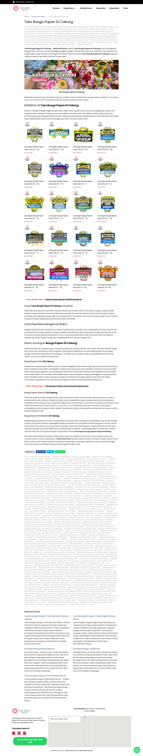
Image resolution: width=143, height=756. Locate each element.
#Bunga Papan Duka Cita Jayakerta (53, 539)
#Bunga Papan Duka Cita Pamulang (48, 565)
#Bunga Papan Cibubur (33, 459)
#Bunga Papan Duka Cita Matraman (94, 559)
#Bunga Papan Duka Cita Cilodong (56, 515)
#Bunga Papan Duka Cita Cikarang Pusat (65, 507)
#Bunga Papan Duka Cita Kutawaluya (59, 552)
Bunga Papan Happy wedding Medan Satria (54, 36)
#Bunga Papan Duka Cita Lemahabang (92, 552)
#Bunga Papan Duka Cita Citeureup (97, 522)
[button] (137, 750)
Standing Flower (86, 8)
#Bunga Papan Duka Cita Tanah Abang (40, 594)
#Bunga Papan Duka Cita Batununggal (71, 472)
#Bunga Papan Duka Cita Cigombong (92, 502)
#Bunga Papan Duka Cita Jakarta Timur (95, 533)
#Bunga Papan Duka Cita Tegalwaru (78, 598)
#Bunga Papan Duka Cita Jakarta (49, 531)
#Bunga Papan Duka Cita (97, 459)
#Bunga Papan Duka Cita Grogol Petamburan (43, 528)
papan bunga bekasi (84, 42)
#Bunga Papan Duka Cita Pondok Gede (40, 574)
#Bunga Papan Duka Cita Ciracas (99, 520)
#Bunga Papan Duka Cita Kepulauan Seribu (53, 548)
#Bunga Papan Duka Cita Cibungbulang (92, 500)
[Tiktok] (24, 733)
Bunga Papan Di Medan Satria (83, 29)
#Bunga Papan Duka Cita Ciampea (93, 492)
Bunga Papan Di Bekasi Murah (95, 27)
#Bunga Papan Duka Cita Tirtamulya (63, 602)
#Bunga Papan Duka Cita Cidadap (61, 502)
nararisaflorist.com (65, 405)
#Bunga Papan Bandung (41, 457)
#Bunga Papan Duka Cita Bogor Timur (89, 481)
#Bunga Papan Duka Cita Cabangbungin (91, 487)
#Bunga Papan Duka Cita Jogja (83, 539)
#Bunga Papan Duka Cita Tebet (48, 598)
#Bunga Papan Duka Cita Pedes (37, 572)
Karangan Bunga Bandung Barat (39, 648)
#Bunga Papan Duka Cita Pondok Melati (74, 574)
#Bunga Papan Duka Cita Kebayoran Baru (65, 544)
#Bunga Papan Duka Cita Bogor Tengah (55, 481)
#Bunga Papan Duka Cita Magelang (89, 555)
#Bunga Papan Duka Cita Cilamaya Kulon (85, 509)
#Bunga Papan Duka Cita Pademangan (40, 563)
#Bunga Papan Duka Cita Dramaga (96, 524)
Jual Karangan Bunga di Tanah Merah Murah (45, 675)
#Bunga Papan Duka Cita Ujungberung (96, 602)
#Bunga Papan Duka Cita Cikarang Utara (50, 509)
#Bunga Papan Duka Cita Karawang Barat (83, 541)
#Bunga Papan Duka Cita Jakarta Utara (40, 535)
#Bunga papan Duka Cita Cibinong (99, 496)
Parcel (125, 8)
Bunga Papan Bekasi (38, 17)
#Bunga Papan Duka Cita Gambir (70, 526)
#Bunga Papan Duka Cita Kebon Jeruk (45, 546)
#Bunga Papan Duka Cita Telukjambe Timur (58, 600)
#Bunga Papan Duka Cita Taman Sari (90, 589)
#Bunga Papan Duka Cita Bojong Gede (67, 483)
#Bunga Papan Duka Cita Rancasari (79, 576)
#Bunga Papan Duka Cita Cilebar (91, 511)
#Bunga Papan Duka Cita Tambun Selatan (64, 591)
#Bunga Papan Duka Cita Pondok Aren (101, 572)
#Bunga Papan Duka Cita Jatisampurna (52, 537)
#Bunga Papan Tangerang (56, 604)
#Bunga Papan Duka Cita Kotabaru (88, 550)
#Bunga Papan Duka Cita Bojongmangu (84, 485)
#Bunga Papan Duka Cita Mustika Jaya (96, 561)
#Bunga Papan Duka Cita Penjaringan (67, 572)
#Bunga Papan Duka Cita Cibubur (60, 500)
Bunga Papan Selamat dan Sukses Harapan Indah (84, 38)
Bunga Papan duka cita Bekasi (48, 31)
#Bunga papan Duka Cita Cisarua (38, 522)
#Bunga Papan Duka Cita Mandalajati (61, 559)
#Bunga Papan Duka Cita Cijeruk (60, 504)
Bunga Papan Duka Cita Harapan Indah (77, 31)
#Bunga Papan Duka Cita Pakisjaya (72, 563)
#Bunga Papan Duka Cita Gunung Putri (80, 528)
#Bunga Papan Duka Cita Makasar (57, 557)
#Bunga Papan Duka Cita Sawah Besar (56, 581)
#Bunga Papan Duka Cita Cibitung (66, 498)
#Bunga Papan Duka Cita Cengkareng (62, 492)
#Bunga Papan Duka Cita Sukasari (52, 587)
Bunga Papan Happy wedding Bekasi (80, 34)
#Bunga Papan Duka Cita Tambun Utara (99, 591)
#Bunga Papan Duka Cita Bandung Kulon (55, 468)
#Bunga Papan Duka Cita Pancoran (79, 565)
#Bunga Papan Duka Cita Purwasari (47, 576)
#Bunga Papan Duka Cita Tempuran (92, 600)
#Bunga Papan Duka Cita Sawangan (88, 581)
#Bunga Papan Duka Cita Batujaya (38, 472)
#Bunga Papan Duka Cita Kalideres (50, 541)
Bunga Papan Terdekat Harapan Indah (93, 40)
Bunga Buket (114, 8)
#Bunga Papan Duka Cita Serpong (85, 583)
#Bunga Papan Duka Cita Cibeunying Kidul (65, 496)
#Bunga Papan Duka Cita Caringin (61, 489)
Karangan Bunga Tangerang (86, 648)
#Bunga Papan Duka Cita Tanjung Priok (51, 596)
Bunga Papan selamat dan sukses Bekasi (47, 38)
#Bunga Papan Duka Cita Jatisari (83, 537)
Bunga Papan (69, 8)
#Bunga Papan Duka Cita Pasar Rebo (96, 570)
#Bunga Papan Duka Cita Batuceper (98, 470)
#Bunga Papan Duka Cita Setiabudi (57, 585)
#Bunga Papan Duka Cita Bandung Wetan (91, 468)
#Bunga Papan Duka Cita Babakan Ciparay (69, 463)
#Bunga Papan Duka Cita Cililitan (90, 513)
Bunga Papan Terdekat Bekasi (65, 40)
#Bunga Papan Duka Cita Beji (101, 472)
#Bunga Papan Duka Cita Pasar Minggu (63, 570)
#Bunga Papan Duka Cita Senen (56, 583)
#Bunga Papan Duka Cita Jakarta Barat (81, 531)
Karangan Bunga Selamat (64, 42)
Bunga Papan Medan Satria (84, 36)
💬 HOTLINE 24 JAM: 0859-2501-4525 (30, 741)
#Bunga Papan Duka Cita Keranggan (88, 548)
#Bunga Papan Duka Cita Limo (60, 555)
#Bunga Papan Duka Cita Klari (59, 550)
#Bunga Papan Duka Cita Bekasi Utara (81, 476)
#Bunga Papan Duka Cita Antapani (59, 461)
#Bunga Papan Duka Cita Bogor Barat (79, 478)
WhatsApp (60, 452)
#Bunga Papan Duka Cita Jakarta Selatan (59, 533)
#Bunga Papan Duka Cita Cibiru (37, 498)
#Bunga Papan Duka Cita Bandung (76, 465)
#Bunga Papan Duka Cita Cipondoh (68, 520)
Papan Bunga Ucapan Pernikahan (51, 44)
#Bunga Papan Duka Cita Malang (86, 557)
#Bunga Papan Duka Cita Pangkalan (53, 568)
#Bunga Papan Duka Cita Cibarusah (88, 494)
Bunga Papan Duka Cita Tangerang (50, 34)
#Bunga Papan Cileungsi (55, 459)
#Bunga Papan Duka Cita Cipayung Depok (86, 518)
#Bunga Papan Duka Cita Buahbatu (59, 487)
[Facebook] (13, 733)
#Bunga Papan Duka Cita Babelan (46, 465)
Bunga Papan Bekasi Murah (52, 27)
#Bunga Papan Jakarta (34, 604)
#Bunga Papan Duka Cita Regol (81, 578)
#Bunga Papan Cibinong (102, 457)
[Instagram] (19, 733)
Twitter (51, 452)
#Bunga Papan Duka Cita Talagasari (58, 589)
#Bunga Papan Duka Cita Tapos (83, 596)
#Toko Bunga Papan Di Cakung (82, 604)
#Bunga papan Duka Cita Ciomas (53, 518)
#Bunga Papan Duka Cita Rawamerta (51, 578)
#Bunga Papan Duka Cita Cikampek (90, 504)
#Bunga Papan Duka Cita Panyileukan (85, 568)
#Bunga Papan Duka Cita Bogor (48, 478)
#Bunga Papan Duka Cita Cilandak (62, 511)
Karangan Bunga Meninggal (41, 42)
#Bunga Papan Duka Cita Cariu (89, 489)
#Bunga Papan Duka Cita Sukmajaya (83, 587)
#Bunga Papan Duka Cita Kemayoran (78, 546)
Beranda (56, 8)
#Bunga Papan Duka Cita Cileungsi (60, 513)
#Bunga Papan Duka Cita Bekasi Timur (48, 476)
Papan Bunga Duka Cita (102, 42)
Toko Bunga (70, 44)
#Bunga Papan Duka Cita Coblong (38, 524)
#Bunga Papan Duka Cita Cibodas (96, 498)
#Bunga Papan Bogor (81, 457)
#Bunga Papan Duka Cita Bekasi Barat (68, 474)
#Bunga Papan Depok (76, 459)
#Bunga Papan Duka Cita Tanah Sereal (73, 594)
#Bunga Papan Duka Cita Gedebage (100, 526)
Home (26, 17)
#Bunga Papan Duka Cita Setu (85, 585)
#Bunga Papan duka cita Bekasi (37, 474)
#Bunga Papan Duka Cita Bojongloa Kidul (48, 485)
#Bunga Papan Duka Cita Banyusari (66, 470)
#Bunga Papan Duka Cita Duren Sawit (39, 526)
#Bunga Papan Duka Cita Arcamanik (90, 461)
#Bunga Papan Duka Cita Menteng (65, 561)
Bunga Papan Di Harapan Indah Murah (54, 29)
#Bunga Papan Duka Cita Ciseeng (67, 522)
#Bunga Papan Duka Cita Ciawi (59, 494)
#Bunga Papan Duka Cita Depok (68, 524)
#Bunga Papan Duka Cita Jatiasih (73, 535)
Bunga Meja (100, 8)
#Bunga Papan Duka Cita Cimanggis (87, 515)
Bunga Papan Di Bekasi (73, 27)
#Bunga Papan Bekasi (61, 457)
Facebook (41, 452)
